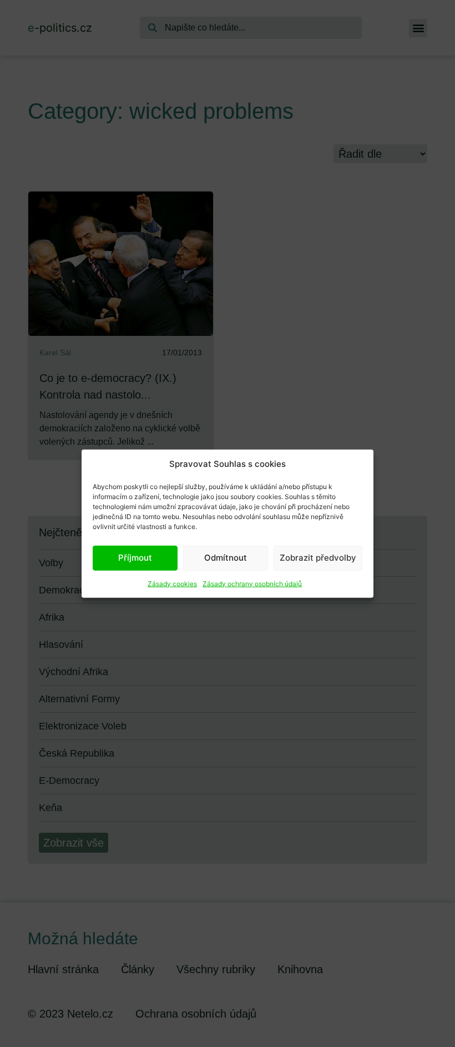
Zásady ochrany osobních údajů (252, 583)
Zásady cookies (172, 583)
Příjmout (135, 557)
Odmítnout (225, 557)
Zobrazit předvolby (318, 557)
